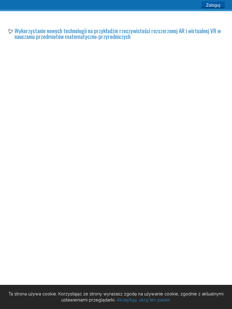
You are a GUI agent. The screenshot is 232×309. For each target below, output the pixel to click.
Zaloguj (213, 5)
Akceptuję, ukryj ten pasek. (144, 299)
